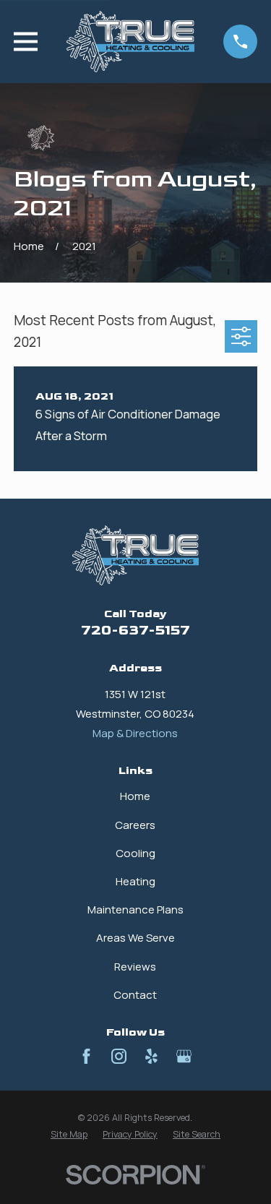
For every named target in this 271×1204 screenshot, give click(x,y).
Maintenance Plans (135, 909)
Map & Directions (135, 733)
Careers (135, 825)
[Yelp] (151, 1056)
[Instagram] (118, 1056)
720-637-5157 (135, 630)
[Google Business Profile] (184, 1056)
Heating (135, 881)
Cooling (135, 853)
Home (135, 796)
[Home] (130, 41)
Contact (135, 994)
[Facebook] (86, 1056)
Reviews (135, 966)
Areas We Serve (135, 937)
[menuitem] (69, 1135)
